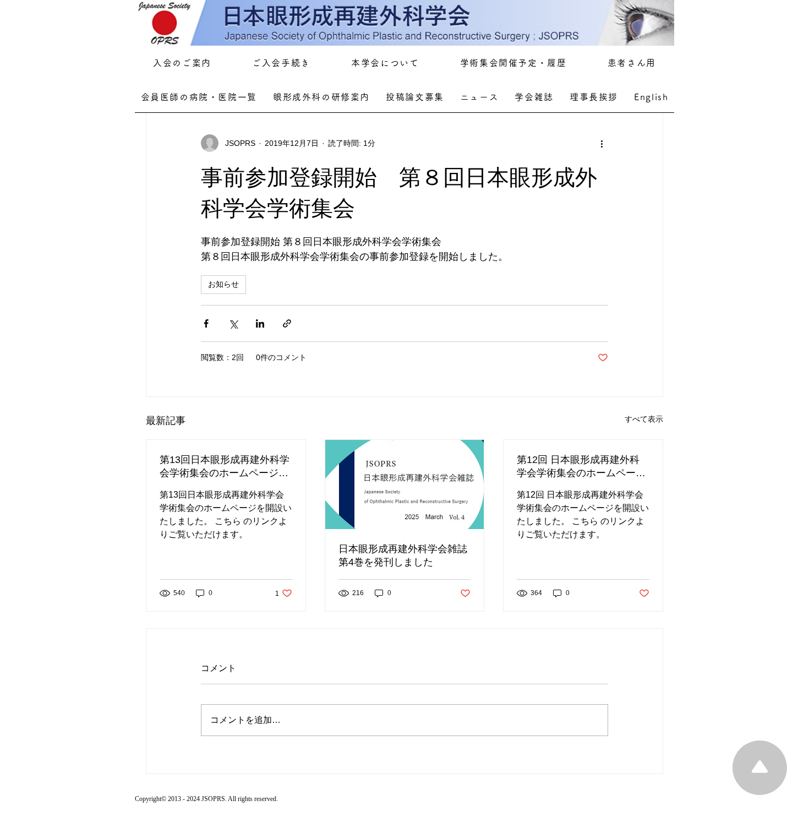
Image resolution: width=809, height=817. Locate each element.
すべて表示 (644, 419)
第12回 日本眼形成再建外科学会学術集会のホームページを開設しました (581, 467)
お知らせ (223, 284)
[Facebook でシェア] (206, 323)
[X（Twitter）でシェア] (233, 323)
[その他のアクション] (601, 143)
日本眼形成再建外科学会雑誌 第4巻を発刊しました (404, 555)
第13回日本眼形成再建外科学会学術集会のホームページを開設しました (224, 467)
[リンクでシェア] (287, 323)
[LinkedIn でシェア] (260, 323)
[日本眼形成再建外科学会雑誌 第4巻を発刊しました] (404, 484)
